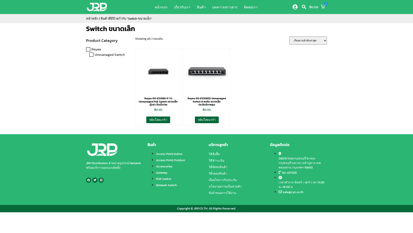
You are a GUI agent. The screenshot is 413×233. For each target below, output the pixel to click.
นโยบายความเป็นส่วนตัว (225, 186)
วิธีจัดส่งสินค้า (218, 167)
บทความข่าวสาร (224, 7)
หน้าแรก (161, 7)
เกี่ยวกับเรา (182, 7)
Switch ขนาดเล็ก (110, 29)
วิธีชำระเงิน (216, 160)
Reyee (96, 49)
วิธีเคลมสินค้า (218, 173)
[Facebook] (88, 180)
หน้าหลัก (92, 18)
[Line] (101, 180)
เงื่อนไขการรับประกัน (223, 180)
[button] (304, 7)
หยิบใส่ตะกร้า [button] (158, 120)
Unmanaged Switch (110, 54)
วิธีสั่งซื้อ (214, 154)
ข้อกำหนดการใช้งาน (222, 193)
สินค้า (201, 7)
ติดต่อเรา (250, 7)
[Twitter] (94, 180)
